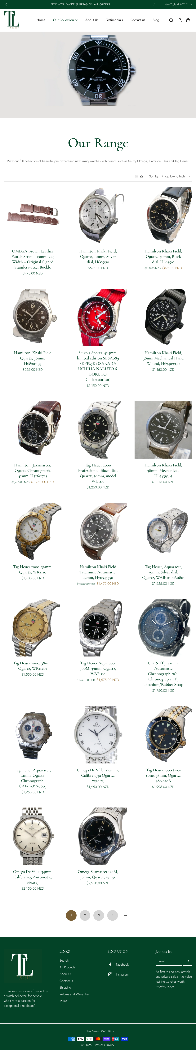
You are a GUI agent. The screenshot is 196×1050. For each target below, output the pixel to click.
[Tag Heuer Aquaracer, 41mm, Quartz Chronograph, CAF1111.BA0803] (32, 734)
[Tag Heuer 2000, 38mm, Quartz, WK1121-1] (32, 627)
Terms (63, 1001)
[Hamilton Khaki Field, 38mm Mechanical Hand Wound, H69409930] (163, 317)
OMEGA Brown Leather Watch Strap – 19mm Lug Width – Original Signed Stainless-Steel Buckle (33, 259)
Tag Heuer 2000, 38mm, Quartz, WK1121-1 (32, 665)
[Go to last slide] (6, 4)
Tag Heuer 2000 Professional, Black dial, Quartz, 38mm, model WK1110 (98, 473)
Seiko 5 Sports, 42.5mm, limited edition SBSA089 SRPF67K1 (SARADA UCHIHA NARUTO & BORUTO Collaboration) (98, 366)
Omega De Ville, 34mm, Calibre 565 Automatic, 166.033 (32, 877)
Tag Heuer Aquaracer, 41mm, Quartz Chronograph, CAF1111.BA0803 (33, 778)
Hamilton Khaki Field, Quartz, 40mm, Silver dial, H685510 (98, 256)
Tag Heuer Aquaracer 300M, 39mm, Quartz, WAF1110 (98, 668)
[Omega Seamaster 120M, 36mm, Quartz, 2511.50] (98, 836)
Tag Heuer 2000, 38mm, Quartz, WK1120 (32, 569)
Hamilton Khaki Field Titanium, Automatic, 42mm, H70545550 (97, 572)
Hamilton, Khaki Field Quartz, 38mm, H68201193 (32, 358)
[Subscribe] (187, 961)
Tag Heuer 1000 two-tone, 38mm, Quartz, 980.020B (163, 775)
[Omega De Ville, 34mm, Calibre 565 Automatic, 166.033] (32, 836)
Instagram (122, 974)
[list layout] (137, 176)
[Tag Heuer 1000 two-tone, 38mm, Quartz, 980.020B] (163, 734)
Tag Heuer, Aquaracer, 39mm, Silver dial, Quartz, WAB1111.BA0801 (163, 572)
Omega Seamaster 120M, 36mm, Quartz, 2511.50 (98, 874)
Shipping (65, 987)
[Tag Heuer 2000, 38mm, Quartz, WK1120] (32, 531)
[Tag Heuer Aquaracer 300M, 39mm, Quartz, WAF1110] (98, 627)
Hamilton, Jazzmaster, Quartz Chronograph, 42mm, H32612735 (32, 470)
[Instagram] (112, 974)
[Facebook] (112, 964)
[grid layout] (141, 176)
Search (64, 960)
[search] (171, 20)
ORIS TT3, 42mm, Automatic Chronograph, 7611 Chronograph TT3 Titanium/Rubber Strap (163, 673)
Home (41, 19)
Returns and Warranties (75, 994)
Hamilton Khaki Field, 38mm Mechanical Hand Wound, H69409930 (163, 358)
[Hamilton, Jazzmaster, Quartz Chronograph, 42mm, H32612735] (32, 430)
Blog (156, 19)
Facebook (122, 964)
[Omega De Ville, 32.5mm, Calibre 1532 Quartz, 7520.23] (98, 734)
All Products (67, 967)
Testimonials (114, 19)
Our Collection (63, 19)
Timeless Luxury (103, 1044)
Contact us (138, 19)
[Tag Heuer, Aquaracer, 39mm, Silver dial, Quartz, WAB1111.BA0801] (163, 531)
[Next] (125, 915)
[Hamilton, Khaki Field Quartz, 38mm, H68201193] (32, 317)
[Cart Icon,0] (188, 20)
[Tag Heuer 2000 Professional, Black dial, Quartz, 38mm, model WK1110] (98, 430)
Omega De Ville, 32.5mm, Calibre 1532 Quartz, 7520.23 (98, 775)
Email (161, 961)
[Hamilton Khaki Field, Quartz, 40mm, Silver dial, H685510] (98, 216)
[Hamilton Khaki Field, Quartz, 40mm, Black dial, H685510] (163, 216)
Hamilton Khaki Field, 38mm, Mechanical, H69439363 (163, 470)
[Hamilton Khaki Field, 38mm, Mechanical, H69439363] (163, 430)
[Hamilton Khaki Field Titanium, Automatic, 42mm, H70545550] (98, 531)
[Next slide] (154, 4)
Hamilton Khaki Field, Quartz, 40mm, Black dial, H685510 (163, 256)
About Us (91, 19)
